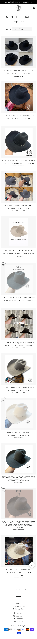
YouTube (19, 621)
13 (22, 589)
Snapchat (19, 619)
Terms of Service (18, 606)
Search (18, 603)
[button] (32, 565)
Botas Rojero (21, 626)
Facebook (19, 613)
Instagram (19, 616)
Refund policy (18, 609)
